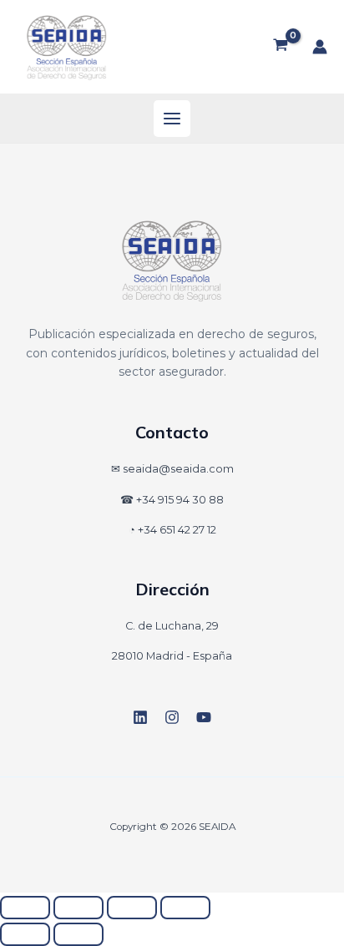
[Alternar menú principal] (172, 118)
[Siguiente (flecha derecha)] (78, 934)
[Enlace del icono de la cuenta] (319, 46)
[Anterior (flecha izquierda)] (25, 934)
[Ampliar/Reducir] (25, 907)
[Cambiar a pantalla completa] (78, 907)
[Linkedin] (140, 717)
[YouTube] (203, 717)
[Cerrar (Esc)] (185, 907)
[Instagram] (172, 717)
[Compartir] (132, 907)
